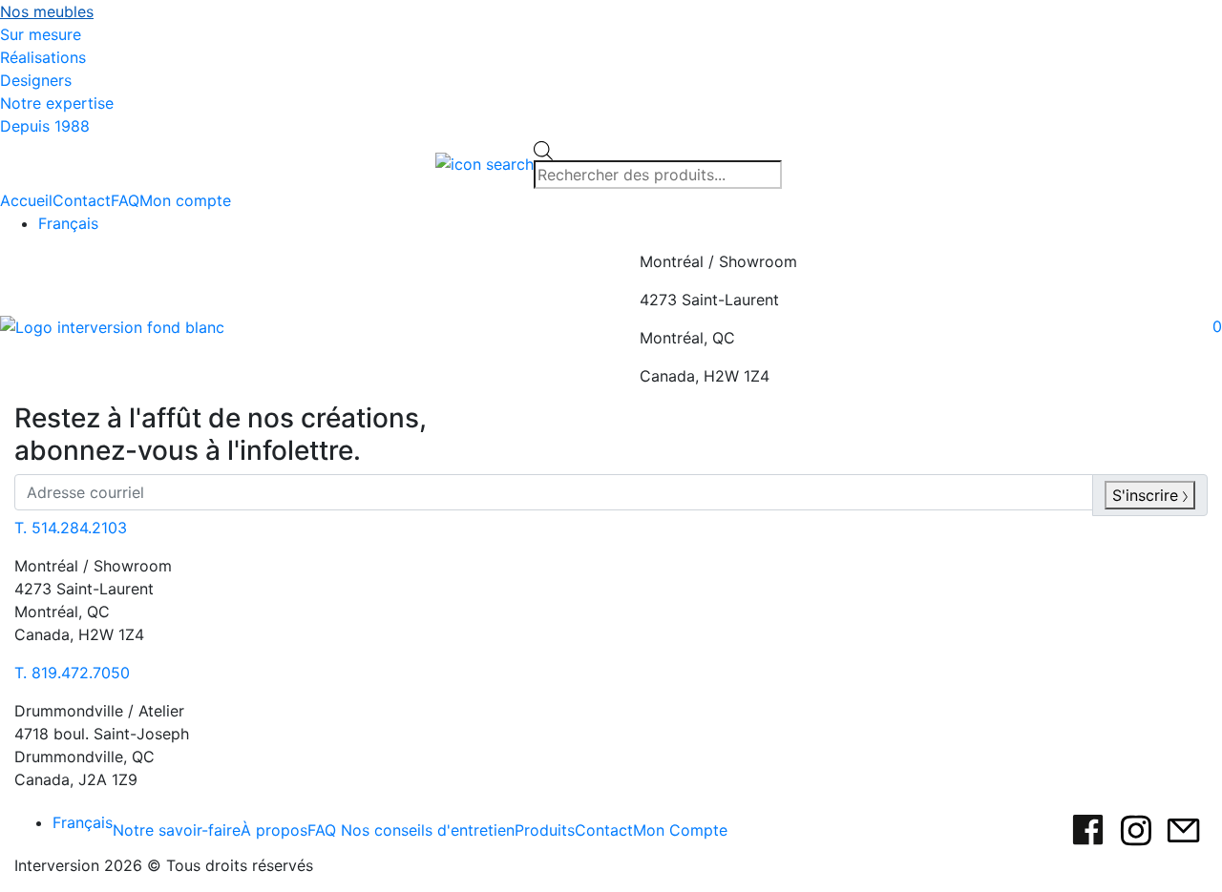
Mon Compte (680, 830)
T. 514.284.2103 (70, 527)
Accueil (26, 200)
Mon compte (185, 200)
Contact (82, 200)
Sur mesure (40, 34)
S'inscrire (1147, 495)
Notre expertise (57, 103)
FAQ (125, 200)
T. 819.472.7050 (72, 672)
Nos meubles (47, 11)
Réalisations (43, 57)
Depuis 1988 (45, 125)
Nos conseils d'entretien (428, 830)
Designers (36, 80)
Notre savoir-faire (177, 830)
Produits (545, 830)
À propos (274, 830)
